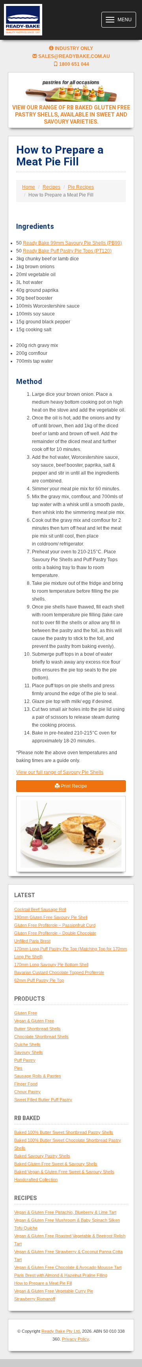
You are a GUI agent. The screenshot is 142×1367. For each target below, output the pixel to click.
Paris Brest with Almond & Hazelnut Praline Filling (60, 1275)
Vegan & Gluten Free (34, 1020)
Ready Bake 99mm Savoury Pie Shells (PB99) (72, 243)
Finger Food (25, 1083)
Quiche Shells (27, 1044)
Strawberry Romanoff (34, 1299)
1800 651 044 (73, 64)
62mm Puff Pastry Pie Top (39, 980)
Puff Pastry (25, 1060)
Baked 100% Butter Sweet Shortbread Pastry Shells (63, 1132)
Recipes (51, 187)
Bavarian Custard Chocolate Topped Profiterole (59, 972)
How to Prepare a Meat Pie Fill (43, 1283)
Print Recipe (73, 786)
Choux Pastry (27, 1091)
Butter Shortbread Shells (37, 1028)
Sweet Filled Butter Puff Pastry (43, 1099)
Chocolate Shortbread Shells (41, 1036)
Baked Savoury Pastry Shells (42, 1156)
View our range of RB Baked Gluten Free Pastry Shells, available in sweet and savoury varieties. (71, 114)
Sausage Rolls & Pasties (37, 1076)
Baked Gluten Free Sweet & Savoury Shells (55, 1163)
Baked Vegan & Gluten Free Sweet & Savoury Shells (64, 1171)
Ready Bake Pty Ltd (60, 1331)
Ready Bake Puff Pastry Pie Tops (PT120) (67, 251)
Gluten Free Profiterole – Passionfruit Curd (54, 925)
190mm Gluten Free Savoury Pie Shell (50, 917)
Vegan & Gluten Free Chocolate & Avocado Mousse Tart (67, 1267)
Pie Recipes (81, 187)
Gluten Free (25, 1013)
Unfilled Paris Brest (32, 941)
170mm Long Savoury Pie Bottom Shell (51, 964)
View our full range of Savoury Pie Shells (59, 772)
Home (28, 187)
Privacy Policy (75, 1339)
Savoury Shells (28, 1052)
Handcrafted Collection (36, 1179)
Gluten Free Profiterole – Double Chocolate (55, 933)
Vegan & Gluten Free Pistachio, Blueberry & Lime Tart (65, 1212)
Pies (18, 1068)
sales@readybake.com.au (73, 56)
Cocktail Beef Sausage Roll (40, 909)
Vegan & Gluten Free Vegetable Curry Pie (53, 1291)
